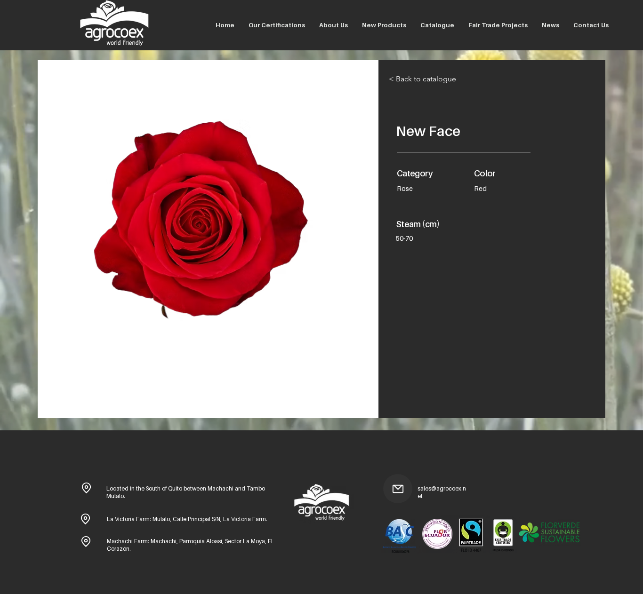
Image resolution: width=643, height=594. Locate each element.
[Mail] (397, 488)
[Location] (86, 488)
